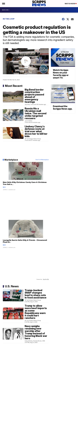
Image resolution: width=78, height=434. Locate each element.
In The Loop (9, 19)
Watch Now (70, 4)
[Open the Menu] (3, 3)
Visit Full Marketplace (42, 159)
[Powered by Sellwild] (46, 279)
